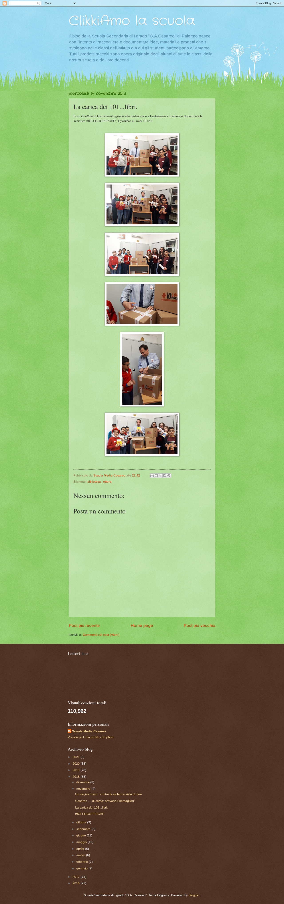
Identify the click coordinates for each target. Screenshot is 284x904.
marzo (81, 855)
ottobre (81, 822)
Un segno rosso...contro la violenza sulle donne (108, 794)
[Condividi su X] (160, 475)
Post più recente (84, 625)
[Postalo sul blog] (156, 475)
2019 (77, 770)
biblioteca (94, 481)
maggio (82, 842)
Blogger (194, 895)
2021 (77, 757)
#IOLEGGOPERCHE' (90, 814)
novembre (83, 788)
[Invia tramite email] (152, 475)
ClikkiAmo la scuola (132, 21)
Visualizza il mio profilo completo (90, 737)
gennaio (82, 868)
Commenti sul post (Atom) (101, 634)
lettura (107, 481)
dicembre (83, 782)
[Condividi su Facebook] (164, 475)
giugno (81, 835)
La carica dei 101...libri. (91, 807)
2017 (77, 877)
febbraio (82, 861)
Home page (142, 625)
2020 (77, 763)
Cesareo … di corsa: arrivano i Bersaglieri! (105, 801)
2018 (77, 776)
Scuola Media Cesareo (89, 731)
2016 (77, 883)
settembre (83, 829)
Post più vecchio (199, 625)
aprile (80, 848)
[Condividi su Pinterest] (169, 475)
